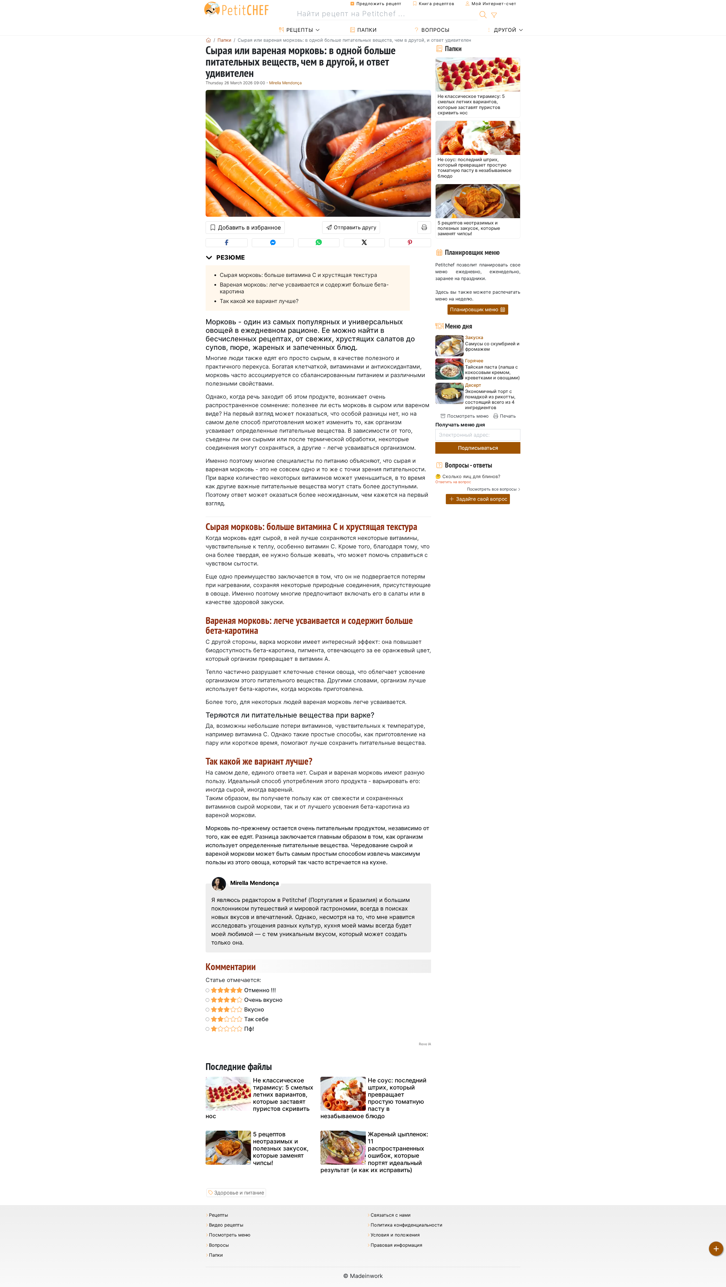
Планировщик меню (475, 309)
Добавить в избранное (248, 227)
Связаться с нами (391, 1215)
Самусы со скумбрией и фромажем (492, 346)
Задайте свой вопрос (481, 499)
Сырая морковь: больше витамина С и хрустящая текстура (298, 275)
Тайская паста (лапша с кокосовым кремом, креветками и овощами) (492, 372)
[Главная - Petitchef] (208, 40)
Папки (366, 30)
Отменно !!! (259, 990)
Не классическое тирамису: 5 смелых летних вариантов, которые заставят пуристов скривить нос (259, 1098)
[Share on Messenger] (273, 242)
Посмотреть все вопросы (492, 489)
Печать (507, 416)
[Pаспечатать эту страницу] (424, 227)
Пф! (248, 1028)
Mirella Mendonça (285, 82)
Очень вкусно (262, 999)
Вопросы (434, 30)
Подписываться (478, 448)
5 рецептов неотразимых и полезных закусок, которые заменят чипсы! (281, 1148)
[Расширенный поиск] (494, 15)
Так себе (256, 1019)
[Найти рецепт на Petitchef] (483, 13)
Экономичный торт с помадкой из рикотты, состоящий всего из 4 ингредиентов (490, 400)
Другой (504, 30)
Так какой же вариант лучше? (259, 301)
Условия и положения (395, 1235)
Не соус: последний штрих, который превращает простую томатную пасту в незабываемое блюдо (373, 1098)
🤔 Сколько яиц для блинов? (467, 476)
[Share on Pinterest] (410, 242)
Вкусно (253, 1009)
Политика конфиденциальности (406, 1225)
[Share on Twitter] (364, 242)
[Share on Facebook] (227, 242)
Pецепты (299, 30)
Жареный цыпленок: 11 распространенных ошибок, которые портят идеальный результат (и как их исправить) (374, 1152)
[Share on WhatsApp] (318, 242)
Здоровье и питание (239, 1193)
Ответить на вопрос (453, 482)
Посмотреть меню (467, 416)
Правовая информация (396, 1245)
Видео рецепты (226, 1225)
